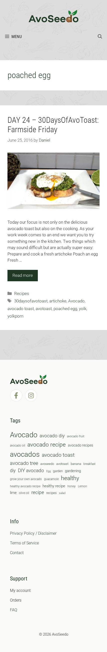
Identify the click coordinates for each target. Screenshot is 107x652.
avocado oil (17, 445)
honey (71, 486)
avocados (25, 454)
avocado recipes (80, 445)
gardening (73, 471)
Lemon (82, 486)
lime (13, 492)
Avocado (76, 300)
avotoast (44, 308)
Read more (22, 275)
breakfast (89, 464)
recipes (51, 493)
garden (58, 471)
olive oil (24, 493)
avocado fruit (75, 436)
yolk (82, 308)
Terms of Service (24, 543)
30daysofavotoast (31, 300)
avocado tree (24, 463)
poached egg (65, 308)
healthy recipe (54, 486)
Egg (48, 471)
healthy (70, 478)
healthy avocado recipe (25, 486)
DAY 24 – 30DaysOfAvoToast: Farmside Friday (53, 124)
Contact (17, 552)
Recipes (21, 293)
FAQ (13, 610)
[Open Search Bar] (100, 36)
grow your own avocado (26, 479)
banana (76, 464)
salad (62, 493)
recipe (37, 492)
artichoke (57, 300)
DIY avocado (31, 470)
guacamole (51, 479)
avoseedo (47, 464)
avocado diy (52, 436)
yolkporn (15, 316)
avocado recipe (46, 444)
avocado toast (20, 308)
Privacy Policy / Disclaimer (33, 533)
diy (13, 470)
